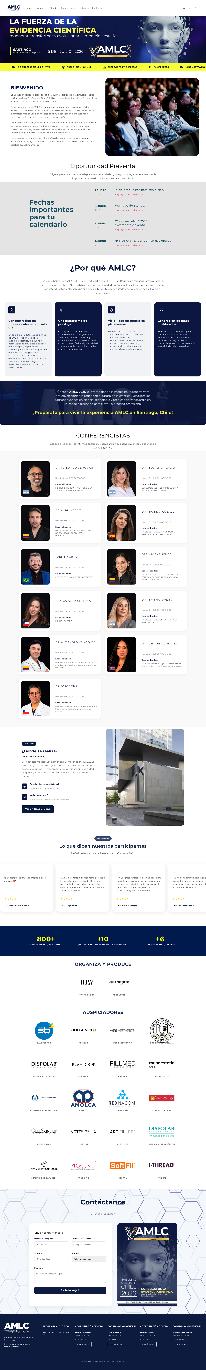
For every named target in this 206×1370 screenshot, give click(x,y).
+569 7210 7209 (81, 1339)
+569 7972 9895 (146, 1339)
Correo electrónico (81, 1239)
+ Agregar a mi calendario (129, 194)
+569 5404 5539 (114, 1339)
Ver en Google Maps (37, 809)
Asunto (75, 1253)
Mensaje (38, 1268)
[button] (184, 8)
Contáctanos (83, 1344)
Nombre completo (44, 1239)
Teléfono (38, 1253)
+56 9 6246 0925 (179, 1339)
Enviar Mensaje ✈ (70, 1290)
